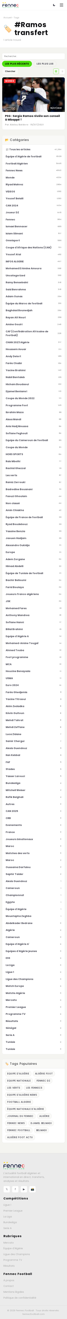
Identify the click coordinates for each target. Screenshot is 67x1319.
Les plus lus (45, 63)
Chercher (10, 71)
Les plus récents (17, 63)
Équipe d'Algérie (13, 1248)
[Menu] (61, 5)
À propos (8, 1280)
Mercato (8, 1242)
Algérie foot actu (20, 1137)
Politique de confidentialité (19, 1297)
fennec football (18, 1130)
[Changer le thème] (54, 5)
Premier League (13, 1210)
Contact (8, 1286)
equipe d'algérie (18, 1073)
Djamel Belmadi (41, 1123)
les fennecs (34, 1087)
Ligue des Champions (16, 1254)
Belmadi (41, 1130)
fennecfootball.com (34, 1314)
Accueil (7, 17)
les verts (13, 1087)
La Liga (7, 1216)
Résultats (9, 1266)
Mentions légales (13, 1292)
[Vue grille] (56, 71)
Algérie (44, 1116)
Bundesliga (10, 1222)
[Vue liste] (62, 71)
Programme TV (12, 1260)
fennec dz (43, 1080)
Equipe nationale (19, 1080)
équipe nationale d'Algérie (25, 1109)
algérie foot (44, 1073)
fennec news (16, 1123)
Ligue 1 (7, 1205)
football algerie (19, 1102)
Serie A (7, 1228)
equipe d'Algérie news (22, 1095)
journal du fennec (20, 1116)
